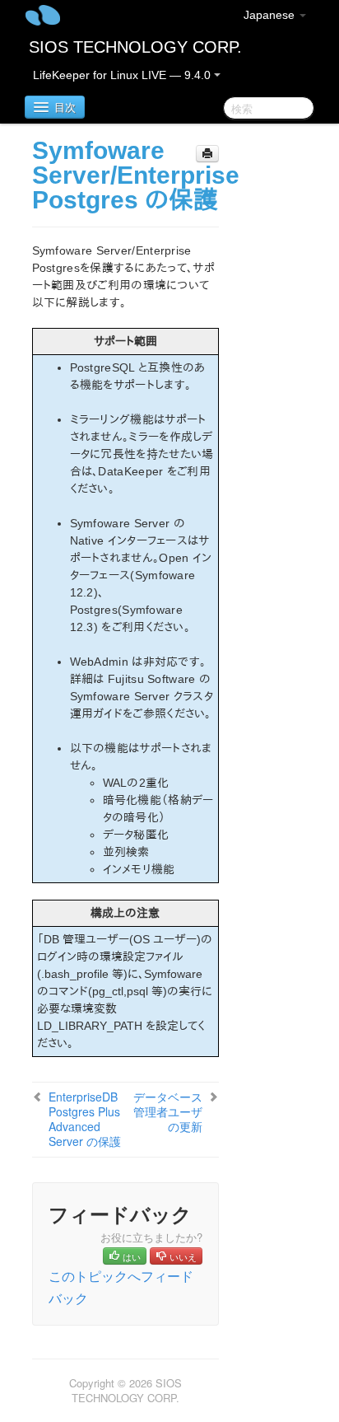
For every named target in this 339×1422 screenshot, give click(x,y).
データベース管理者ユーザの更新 (167, 1111)
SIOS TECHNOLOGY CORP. (135, 47)
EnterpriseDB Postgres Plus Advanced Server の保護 (85, 1118)
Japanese (271, 14)
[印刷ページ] (207, 153)
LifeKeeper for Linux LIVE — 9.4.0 (123, 75)
